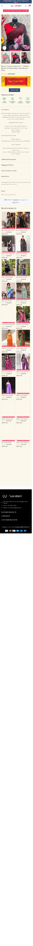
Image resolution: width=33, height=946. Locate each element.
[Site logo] (16, 6)
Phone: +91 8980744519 (9, 909)
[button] (3, 33)
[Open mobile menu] (2, 6)
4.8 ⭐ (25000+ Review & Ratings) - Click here (16, 10)
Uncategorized (23, 200)
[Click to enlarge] (4, 48)
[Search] (25, 6)
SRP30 (17, 202)
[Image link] (12, 900)
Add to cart (14, 90)
